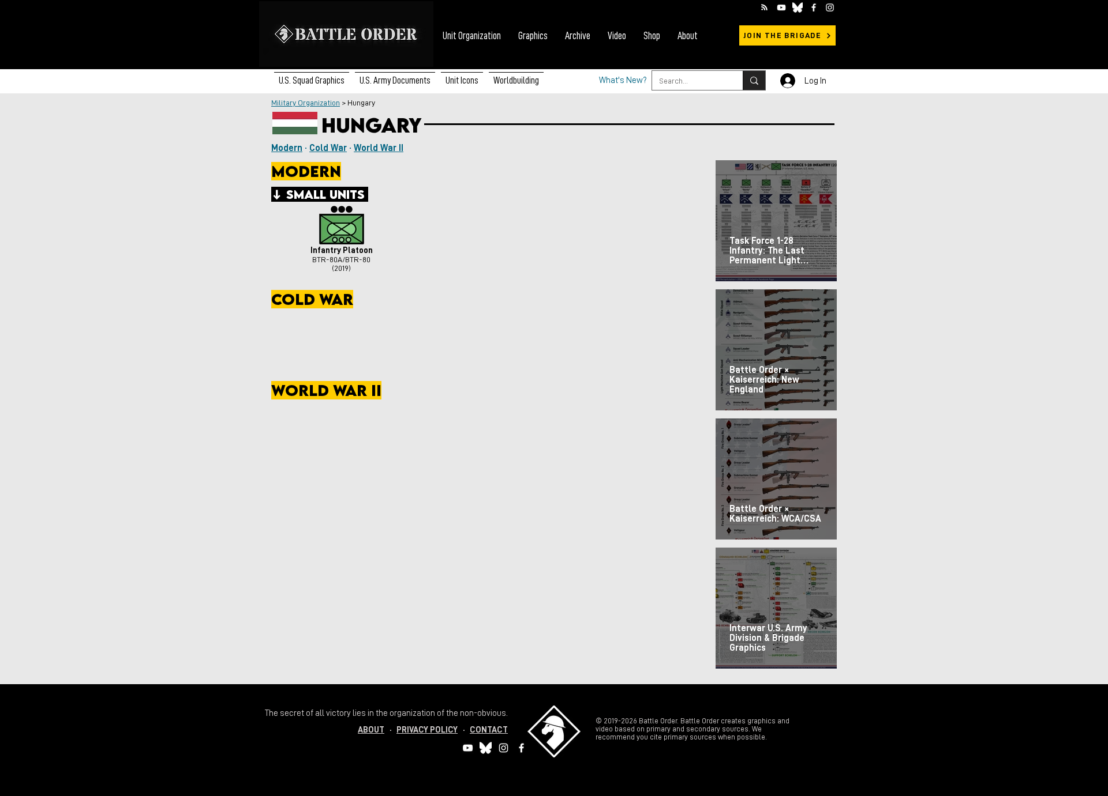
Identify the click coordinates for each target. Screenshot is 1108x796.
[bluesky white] (797, 7)
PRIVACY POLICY (427, 730)
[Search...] (754, 80)
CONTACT (489, 730)
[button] (395, 75)
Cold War (328, 148)
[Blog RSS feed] (764, 8)
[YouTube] (781, 7)
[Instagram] (830, 7)
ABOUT (371, 730)
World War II (378, 148)
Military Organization (305, 103)
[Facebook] (813, 7)
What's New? (623, 80)
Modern (286, 148)
